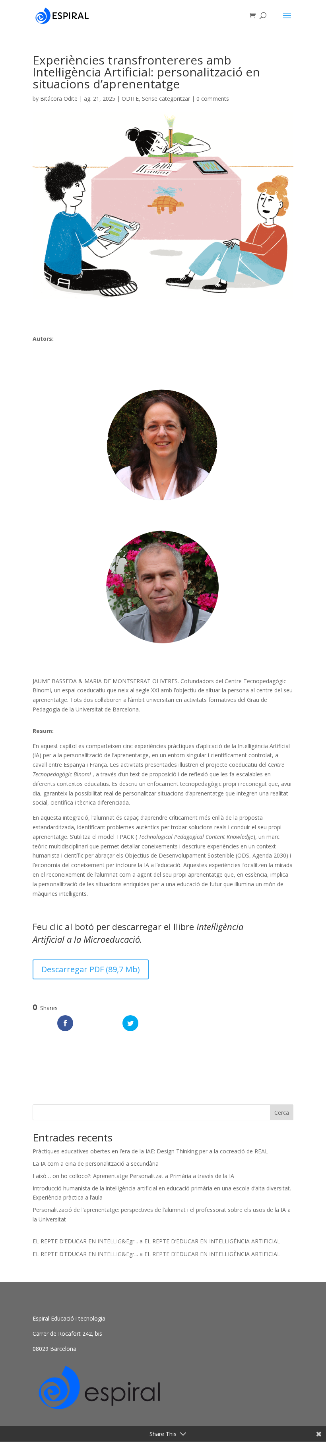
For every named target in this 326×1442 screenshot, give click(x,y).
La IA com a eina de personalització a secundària (96, 1163)
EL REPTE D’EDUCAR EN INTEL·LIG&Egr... (85, 1241)
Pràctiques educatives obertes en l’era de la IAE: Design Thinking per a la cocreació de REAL (150, 1151)
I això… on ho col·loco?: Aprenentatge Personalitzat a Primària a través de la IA (133, 1176)
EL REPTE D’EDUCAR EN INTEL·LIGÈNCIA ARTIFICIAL (212, 1241)
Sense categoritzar (166, 98)
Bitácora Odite (59, 98)
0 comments (212, 98)
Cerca (281, 1112)
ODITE (130, 98)
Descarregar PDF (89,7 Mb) (90, 969)
